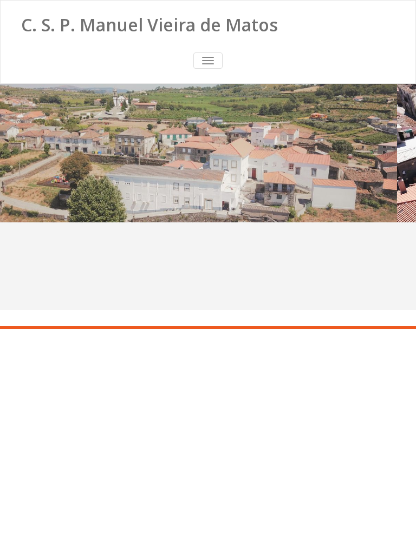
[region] (208, 153)
